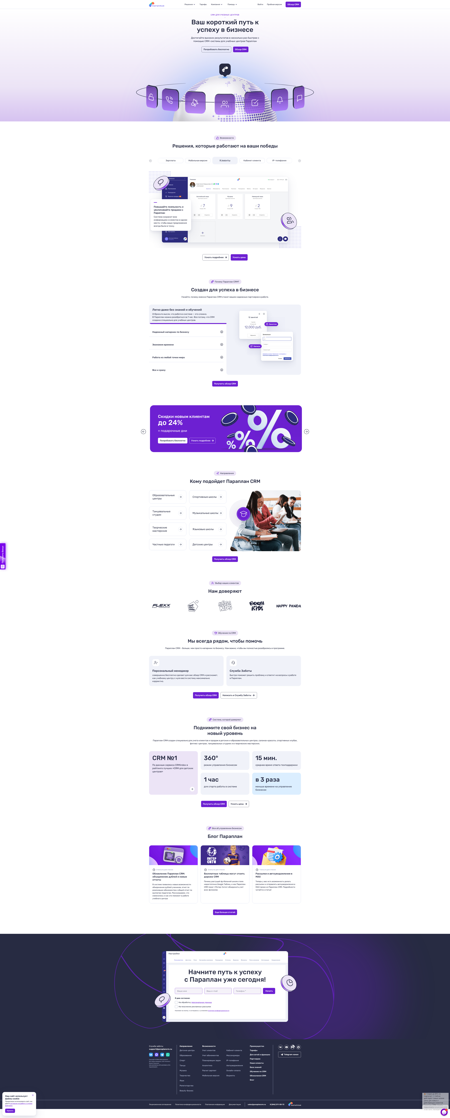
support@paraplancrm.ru (160, 1049)
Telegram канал (291, 1054)
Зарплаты (171, 160)
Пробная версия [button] (274, 4)
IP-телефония (279, 160)
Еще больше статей (225, 912)
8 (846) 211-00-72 (277, 1104)
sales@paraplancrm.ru (257, 1104)
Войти (260, 4)
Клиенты (225, 160)
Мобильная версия (197, 160)
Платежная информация (215, 1104)
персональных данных (201, 1002)
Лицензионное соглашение (160, 1104)
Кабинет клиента (252, 160)
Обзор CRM (293, 4)
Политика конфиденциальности (188, 1104)
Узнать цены (239, 257)
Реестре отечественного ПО (197, 327)
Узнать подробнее (214, 257)
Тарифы (203, 4)
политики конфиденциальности (218, 1010)
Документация (235, 1104)
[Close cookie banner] (32, 1095)
